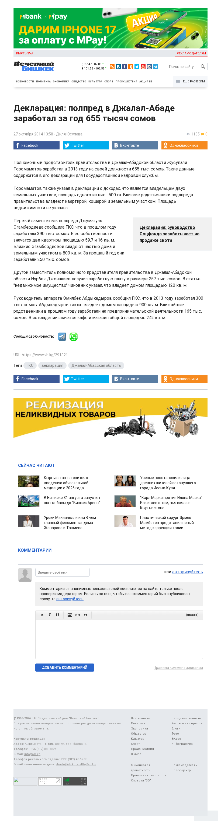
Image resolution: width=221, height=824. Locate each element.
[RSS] (112, 66)
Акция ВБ (145, 81)
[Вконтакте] (118, 66)
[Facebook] (124, 66)
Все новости (25, 81)
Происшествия (126, 81)
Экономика (61, 81)
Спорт (108, 81)
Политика (43, 81)
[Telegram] (155, 66)
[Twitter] (136, 66)
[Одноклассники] (130, 66)
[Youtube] (143, 66)
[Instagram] (149, 66)
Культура (95, 81)
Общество (78, 81)
